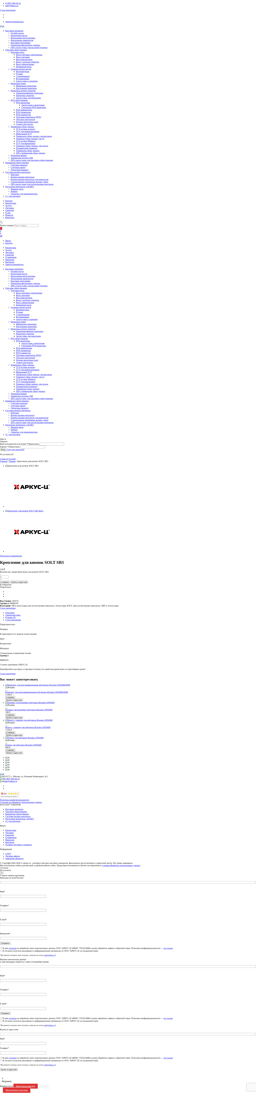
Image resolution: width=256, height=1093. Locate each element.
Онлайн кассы (17, 33)
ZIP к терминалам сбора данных (30, 153)
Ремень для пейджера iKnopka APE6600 (23, 745)
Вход (3, 450)
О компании (11, 257)
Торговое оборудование (16, 50)
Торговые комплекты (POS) (28, 117)
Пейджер (15, 175)
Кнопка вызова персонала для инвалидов (29, 179)
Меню (8, 241)
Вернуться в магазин (25, 1086)
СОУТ (8, 854)
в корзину (5, 582)
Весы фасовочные (24, 59)
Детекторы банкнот (20, 170)
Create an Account (8, 459)
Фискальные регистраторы (23, 38)
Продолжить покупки (17, 1090)
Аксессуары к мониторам (33, 105)
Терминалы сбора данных (22, 127)
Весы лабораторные (25, 64)
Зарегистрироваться (14, 22)
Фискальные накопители (22, 40)
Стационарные (23, 76)
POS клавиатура (23, 115)
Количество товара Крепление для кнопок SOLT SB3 (24, 572)
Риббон (14, 191)
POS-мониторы (23, 103)
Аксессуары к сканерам (26, 81)
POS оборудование (19, 100)
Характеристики (12, 615)
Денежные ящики (19, 155)
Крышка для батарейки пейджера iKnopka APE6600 (28, 710)
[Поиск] (1, 228)
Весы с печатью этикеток (27, 62)
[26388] (6, 708)
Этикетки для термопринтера (24, 194)
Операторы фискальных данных (25, 45)
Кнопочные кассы (19, 35)
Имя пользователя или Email (19, 444)
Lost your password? (15, 449)
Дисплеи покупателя (25, 119)
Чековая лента (17, 189)
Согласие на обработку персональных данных (21, 802)
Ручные (19, 74)
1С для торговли (12, 196)
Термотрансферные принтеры (29, 93)
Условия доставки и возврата (18, 845)
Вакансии (9, 260)
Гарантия (9, 255)
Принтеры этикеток (25, 95)
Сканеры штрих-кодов (21, 69)
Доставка (9, 252)
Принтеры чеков (18, 83)
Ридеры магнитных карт (27, 122)
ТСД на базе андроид (25, 129)
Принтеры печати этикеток (23, 91)
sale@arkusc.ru (11, 6)
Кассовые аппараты (14, 31)
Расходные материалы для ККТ (19, 186)
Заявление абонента (14, 858)
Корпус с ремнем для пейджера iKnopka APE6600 (27, 727)
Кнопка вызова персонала (22, 177)
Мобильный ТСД (24, 134)
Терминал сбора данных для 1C (30, 139)
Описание (10, 613)
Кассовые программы (20, 43)
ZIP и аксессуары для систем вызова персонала (32, 184)
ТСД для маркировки (25, 143)
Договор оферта (12, 856)
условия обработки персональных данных (121, 865)
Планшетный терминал (26, 148)
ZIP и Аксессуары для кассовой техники (29, 47)
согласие (13, 948)
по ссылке (168, 948)
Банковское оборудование (17, 163)
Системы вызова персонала (17, 172)
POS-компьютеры (24, 110)
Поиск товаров (7, 225)
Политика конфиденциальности (14, 800)
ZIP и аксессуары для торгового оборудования (32, 160)
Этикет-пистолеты (24, 124)
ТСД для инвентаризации (27, 131)
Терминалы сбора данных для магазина (34, 136)
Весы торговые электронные (29, 55)
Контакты (9, 262)
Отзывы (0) (10, 617)
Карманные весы (23, 67)
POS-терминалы (23, 112)
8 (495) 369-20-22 (13, 3)
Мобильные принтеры (26, 86)
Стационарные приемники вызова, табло (29, 182)
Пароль (10, 447)
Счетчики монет (18, 167)
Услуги (8, 250)
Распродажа (10, 248)
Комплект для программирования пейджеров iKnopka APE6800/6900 (36, 692)
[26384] (6, 725)
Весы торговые (23, 57)
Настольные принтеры (26, 88)
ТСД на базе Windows (26, 141)
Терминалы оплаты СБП (22, 158)
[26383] (6, 743)
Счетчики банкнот (19, 165)
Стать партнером (7, 10)
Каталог (9, 243)
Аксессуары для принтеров (28, 98)
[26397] (6, 690)
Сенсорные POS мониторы (33, 107)
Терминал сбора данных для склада (32, 146)
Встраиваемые (22, 79)
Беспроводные (22, 71)
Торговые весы (17, 52)
